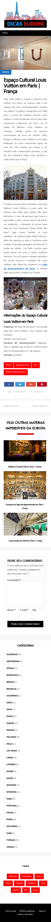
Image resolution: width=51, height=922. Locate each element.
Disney (10, 716)
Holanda (11, 737)
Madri (10, 771)
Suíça (9, 833)
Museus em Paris (22, 365)
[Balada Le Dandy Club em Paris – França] (25, 450)
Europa (10, 723)
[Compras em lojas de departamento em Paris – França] (25, 485)
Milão (10, 778)
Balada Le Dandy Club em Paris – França (24, 467)
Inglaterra (32, 883)
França (8, 365)
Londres (11, 764)
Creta (9, 703)
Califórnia (12, 696)
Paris (5, 72)
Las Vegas (12, 751)
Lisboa (10, 758)
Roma (10, 819)
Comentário (38, 392)
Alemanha (12, 654)
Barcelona (12, 675)
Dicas (9, 709)
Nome (11, 610)
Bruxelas (11, 689)
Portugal (12, 806)
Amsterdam (13, 661)
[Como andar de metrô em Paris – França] (25, 524)
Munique (11, 785)
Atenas (10, 668)
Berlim (10, 682)
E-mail (24, 610)
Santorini (12, 826)
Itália (9, 744)
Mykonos (12, 792)
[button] (5, 33)
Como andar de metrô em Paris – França (25, 541)
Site (34, 610)
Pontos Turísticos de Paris (16, 372)
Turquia (11, 840)
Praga (10, 813)
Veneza (10, 847)
